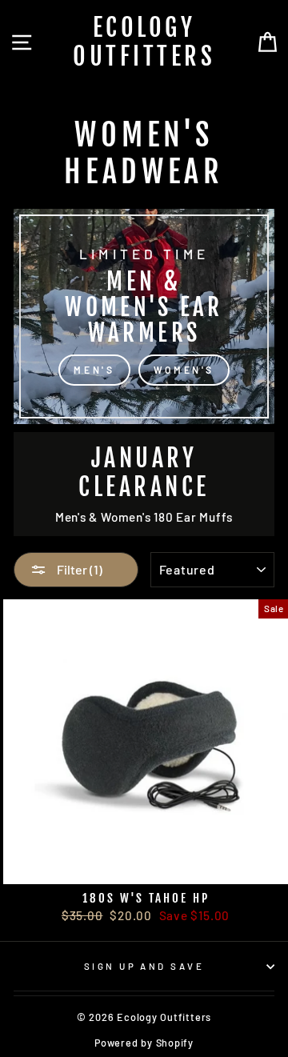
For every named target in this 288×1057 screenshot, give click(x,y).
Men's (94, 369)
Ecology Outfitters (144, 42)
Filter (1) (78, 569)
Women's (184, 369)
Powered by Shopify (144, 1042)
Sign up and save (144, 966)
